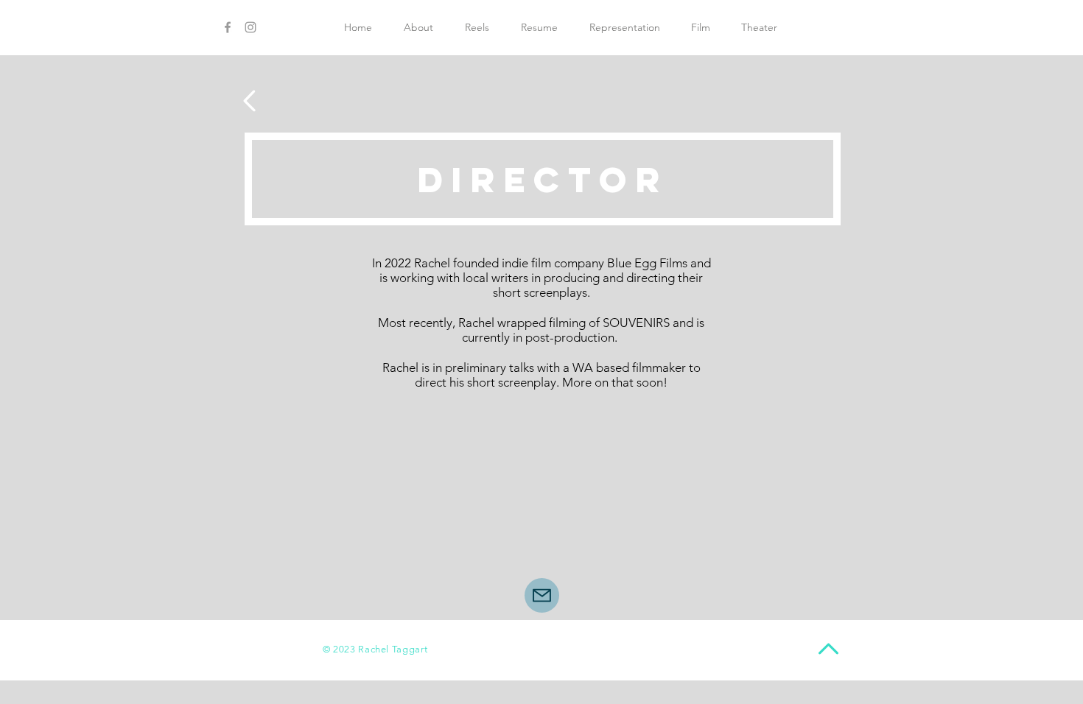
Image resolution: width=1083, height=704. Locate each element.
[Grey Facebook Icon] (227, 27)
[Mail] (542, 595)
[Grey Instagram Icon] (250, 27)
